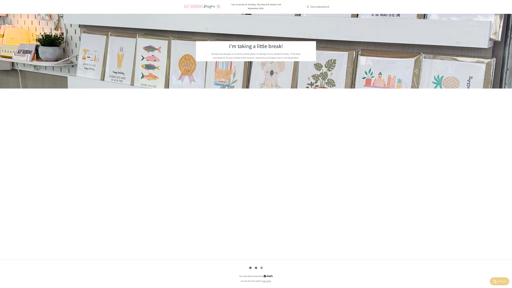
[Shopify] (268, 276)
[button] (318, 6)
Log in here (266, 281)
